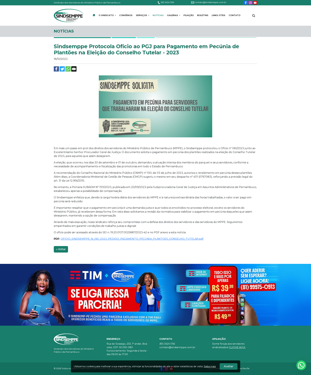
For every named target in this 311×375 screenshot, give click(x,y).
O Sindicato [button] (106, 15)
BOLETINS (202, 15)
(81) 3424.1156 (167, 2)
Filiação (189, 15)
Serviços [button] (142, 15)
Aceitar (228, 366)
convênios (125, 15)
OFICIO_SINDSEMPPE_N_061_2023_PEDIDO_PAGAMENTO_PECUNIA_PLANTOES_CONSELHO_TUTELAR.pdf (132, 238)
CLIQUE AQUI (237, 347)
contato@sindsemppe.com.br (210, 2)
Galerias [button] (173, 15)
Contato (234, 15)
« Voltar (61, 249)
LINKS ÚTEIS (218, 15)
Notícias (158, 15)
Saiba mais (210, 366)
